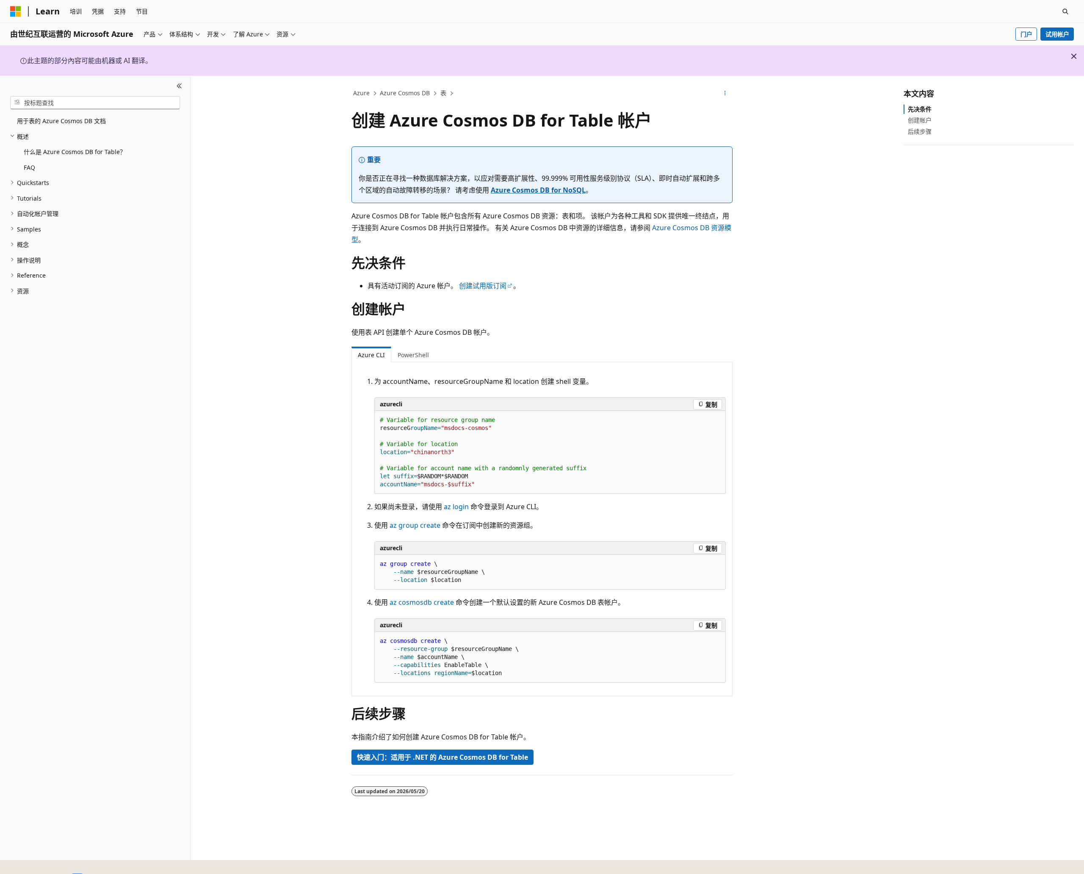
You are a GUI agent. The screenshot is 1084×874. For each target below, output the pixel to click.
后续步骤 (920, 131)
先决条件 (920, 109)
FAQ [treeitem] (29, 167)
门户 (1026, 34)
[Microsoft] (15, 11)
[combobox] (95, 102)
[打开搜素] (1065, 11)
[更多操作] (725, 93)
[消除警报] (1074, 56)
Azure (361, 93)
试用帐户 (1057, 34)
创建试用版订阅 (482, 285)
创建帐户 (920, 120)
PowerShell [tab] (413, 355)
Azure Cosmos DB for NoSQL (538, 190)
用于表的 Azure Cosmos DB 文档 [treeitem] (61, 121)
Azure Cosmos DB (405, 93)
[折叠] (179, 86)
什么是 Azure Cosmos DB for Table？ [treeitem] (75, 152)
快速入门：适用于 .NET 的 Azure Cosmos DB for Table (442, 757)
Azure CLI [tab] (371, 355)
